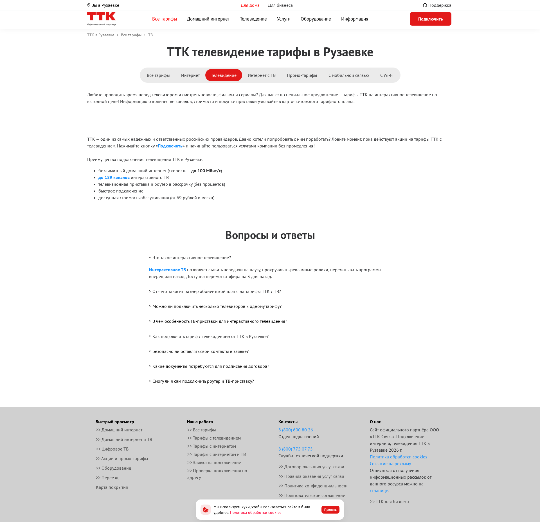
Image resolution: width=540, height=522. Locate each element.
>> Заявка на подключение (214, 462)
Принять (330, 509)
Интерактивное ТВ (167, 269)
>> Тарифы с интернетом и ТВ (216, 454)
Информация (354, 19)
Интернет (190, 75)
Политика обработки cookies (398, 457)
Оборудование (316, 19)
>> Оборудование (113, 468)
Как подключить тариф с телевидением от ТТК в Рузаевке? (210, 336)
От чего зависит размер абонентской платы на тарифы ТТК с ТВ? (216, 291)
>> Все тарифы (201, 430)
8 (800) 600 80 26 (295, 430)
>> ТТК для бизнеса (389, 501)
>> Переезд (107, 477)
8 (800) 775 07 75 (295, 449)
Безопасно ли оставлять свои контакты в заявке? (200, 351)
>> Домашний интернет (119, 430)
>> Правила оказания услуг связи (311, 476)
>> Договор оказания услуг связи (311, 466)
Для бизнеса (280, 5)
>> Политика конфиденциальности (313, 486)
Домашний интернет (208, 19)
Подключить (170, 146)
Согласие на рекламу (390, 463)
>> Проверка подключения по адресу (217, 474)
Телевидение (253, 19)
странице (379, 490)
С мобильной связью (348, 75)
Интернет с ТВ (262, 75)
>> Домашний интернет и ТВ (124, 439)
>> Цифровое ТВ (112, 449)
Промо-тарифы (302, 75)
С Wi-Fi (386, 75)
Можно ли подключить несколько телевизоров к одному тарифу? (217, 306)
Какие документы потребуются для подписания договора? (210, 366)
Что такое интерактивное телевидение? (191, 257)
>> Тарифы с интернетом (211, 446)
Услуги (284, 19)
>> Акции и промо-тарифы (122, 458)
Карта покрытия (112, 487)
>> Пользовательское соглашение (312, 495)
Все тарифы (164, 19)
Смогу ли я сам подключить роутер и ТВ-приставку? (203, 381)
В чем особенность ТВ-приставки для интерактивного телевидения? (219, 321)
